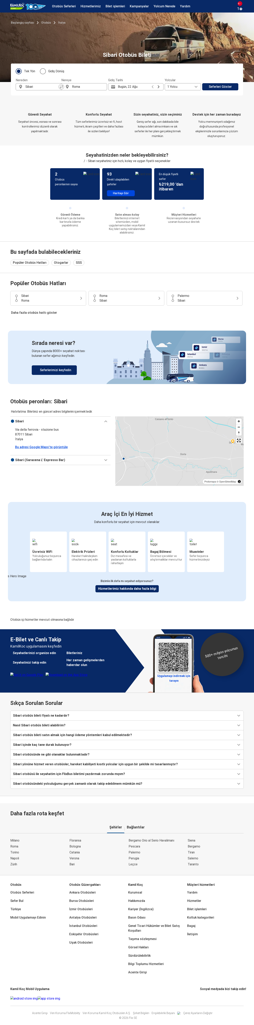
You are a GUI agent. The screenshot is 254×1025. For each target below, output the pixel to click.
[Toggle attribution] (239, 481)
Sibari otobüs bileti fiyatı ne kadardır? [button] (41, 715)
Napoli (14, 858)
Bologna (75, 846)
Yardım (192, 892)
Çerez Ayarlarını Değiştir (198, 1013)
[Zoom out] (239, 427)
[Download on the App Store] (49, 998)
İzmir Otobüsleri (81, 909)
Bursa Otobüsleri (81, 901)
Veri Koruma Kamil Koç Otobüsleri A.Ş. (107, 1013)
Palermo (134, 852)
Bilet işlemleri (197, 909)
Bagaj (191, 926)
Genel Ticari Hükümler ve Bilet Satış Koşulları (154, 928)
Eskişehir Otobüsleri (83, 934)
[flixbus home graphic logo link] (28, 6)
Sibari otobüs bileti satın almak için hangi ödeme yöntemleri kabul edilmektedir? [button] (72, 735)
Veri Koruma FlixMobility (65, 1013)
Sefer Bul (16, 901)
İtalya (61, 22)
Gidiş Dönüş (56, 71)
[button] (60, 421)
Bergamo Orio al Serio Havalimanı (151, 840)
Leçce (133, 864)
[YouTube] (202, 998)
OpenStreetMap (227, 481)
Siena (191, 840)
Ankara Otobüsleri (82, 892)
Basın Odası (136, 917)
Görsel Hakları (138, 947)
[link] (127, 357)
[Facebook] (200, 998)
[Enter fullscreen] (239, 440)
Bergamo (194, 846)
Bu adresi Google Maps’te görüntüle (41, 447)
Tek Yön (29, 71)
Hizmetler (194, 901)
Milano (14, 840)
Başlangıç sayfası (22, 22)
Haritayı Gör (121, 193)
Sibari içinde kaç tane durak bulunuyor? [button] (42, 745)
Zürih (13, 864)
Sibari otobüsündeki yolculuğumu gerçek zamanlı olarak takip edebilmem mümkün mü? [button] (77, 784)
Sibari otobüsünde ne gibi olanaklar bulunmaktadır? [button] (51, 754)
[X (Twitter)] (205, 998)
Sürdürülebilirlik (139, 955)
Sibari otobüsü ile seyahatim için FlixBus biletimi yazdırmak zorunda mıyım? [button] (69, 774)
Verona (74, 858)
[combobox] (42, 86)
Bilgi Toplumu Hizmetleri (146, 964)
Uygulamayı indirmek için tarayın (173, 677)
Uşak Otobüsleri (81, 942)
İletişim (192, 934)
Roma (14, 846)
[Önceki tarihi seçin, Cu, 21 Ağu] (152, 86)
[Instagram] (201, 998)
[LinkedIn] (204, 998)
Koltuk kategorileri (200, 917)
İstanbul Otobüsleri (83, 926)
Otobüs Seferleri (22, 892)
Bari (72, 864)
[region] (179, 451)
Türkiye (15, 909)
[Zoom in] (239, 421)
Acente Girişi (137, 972)
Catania (74, 852)
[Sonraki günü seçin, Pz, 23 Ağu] (158, 86)
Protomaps (210, 481)
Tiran (191, 852)
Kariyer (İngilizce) (141, 909)
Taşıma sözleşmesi (142, 939)
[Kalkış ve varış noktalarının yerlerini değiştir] (61, 87)
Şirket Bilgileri (141, 1013)
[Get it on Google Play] (24, 998)
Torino (14, 852)
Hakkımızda (136, 901)
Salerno (193, 858)
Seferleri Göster (220, 87)
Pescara (134, 846)
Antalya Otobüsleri (83, 917)
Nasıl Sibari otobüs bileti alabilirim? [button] (39, 725)
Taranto (193, 864)
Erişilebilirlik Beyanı (163, 1013)
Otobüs (46, 22)
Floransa (75, 840)
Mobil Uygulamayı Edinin (28, 917)
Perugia (134, 858)
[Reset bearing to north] (239, 433)
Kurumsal (135, 892)
